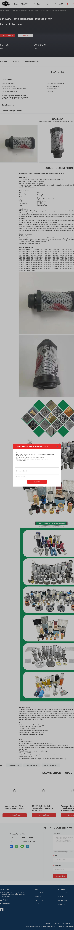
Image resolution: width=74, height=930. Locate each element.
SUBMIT (37, 482)
